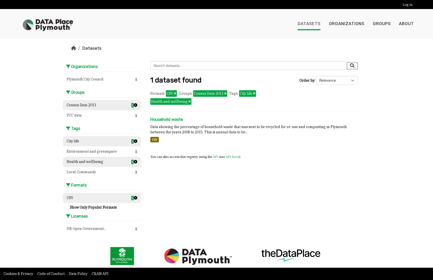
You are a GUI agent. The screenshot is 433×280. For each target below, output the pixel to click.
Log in (407, 5)
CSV (154, 139)
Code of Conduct (51, 273)
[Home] (73, 48)
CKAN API (100, 273)
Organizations (346, 23)
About (406, 23)
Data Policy (78, 273)
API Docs (232, 157)
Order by (306, 80)
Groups (382, 23)
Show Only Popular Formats (93, 207)
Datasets (309, 23)
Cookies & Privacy (19, 273)
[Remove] (175, 94)
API (215, 157)
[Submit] (352, 65)
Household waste (166, 119)
